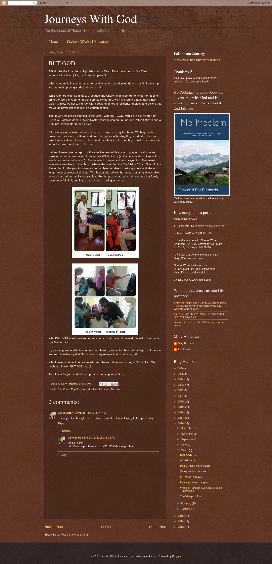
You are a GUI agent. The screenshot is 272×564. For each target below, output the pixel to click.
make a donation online (211, 225)
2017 (181, 418)
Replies (66, 430)
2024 (181, 379)
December (187, 428)
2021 (181, 396)
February (186, 503)
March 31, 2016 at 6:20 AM (90, 412)
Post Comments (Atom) (74, 534)
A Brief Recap (188, 460)
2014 (181, 521)
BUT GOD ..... (188, 454)
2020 (181, 401)
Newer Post (53, 527)
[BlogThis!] (105, 384)
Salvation (103, 389)
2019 (181, 406)
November (187, 433)
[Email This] (101, 384)
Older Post (157, 527)
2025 (181, 373)
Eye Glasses (78, 389)
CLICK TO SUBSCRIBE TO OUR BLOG (197, 60)
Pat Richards (185, 349)
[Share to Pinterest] (116, 384)
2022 (181, 390)
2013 (181, 527)
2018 (181, 412)
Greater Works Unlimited (87, 41)
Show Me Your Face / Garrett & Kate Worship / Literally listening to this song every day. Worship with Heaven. (200, 305)
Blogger (176, 556)
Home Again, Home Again (195, 465)
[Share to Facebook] (113, 384)
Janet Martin (65, 412)
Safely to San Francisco (194, 471)
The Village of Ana (190, 496)
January (186, 508)
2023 (181, 385)
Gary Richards (186, 343)
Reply (61, 423)
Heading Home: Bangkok (194, 482)
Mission (92, 389)
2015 (181, 516)
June (184, 444)
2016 (181, 423)
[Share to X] (109, 384)
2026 (181, 368)
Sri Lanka (116, 389)
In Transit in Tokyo (191, 476)
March (185, 450)
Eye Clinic (63, 389)
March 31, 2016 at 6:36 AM (99, 437)
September (187, 439)
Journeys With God (90, 18)
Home (54, 41)
